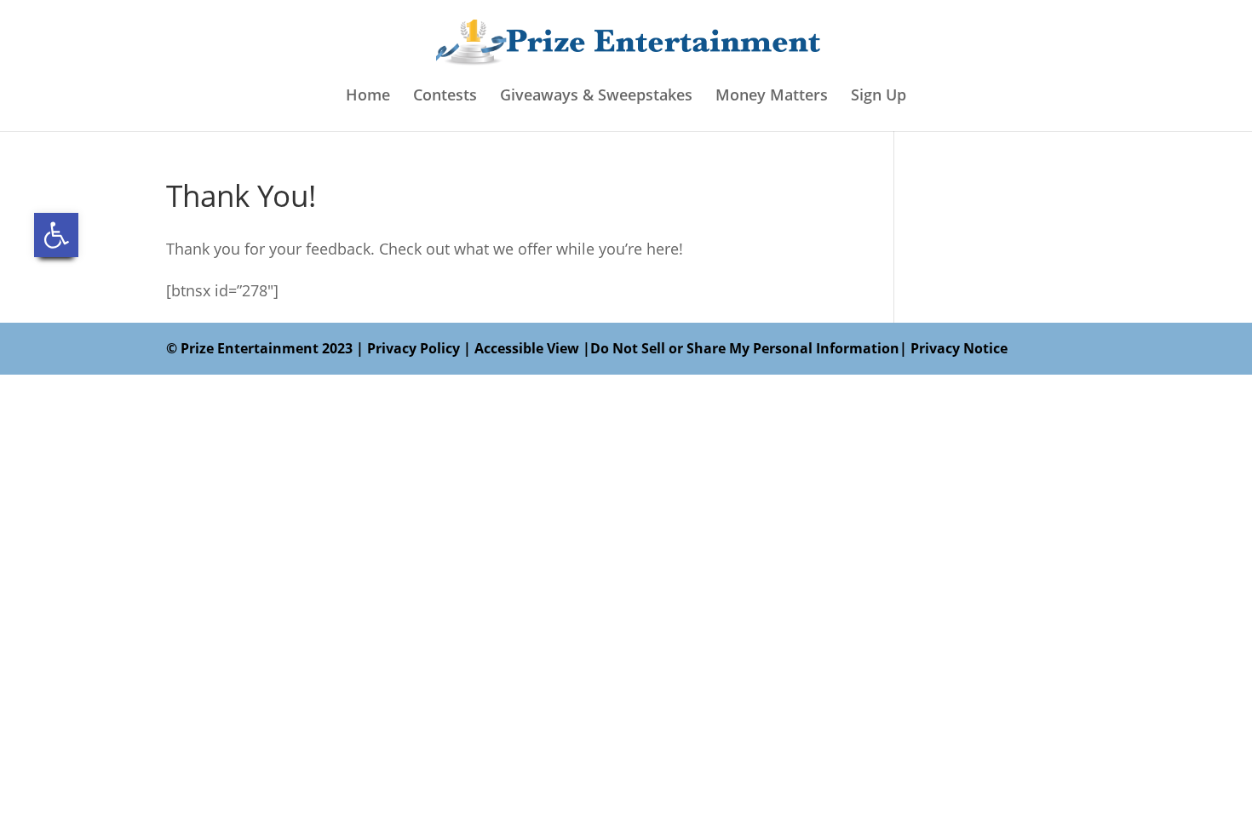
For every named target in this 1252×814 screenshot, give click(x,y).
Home (368, 97)
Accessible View (526, 348)
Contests (445, 97)
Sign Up (878, 97)
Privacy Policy (413, 348)
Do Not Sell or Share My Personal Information (744, 348)
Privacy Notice (959, 348)
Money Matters (771, 97)
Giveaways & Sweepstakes (596, 97)
